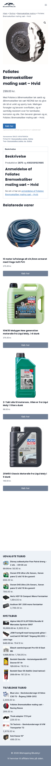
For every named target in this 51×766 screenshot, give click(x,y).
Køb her (9, 126)
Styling (12, 13)
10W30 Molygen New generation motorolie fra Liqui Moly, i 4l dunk (21, 332)
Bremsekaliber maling (26, 13)
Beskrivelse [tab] (10, 149)
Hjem (5, 13)
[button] (45, 22)
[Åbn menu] (45, 5)
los (25, 141)
